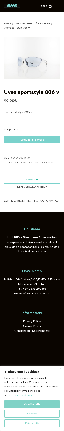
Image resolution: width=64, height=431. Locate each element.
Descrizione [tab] (32, 179)
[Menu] (58, 6)
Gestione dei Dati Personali (32, 330)
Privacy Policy (32, 321)
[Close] (60, 369)
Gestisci (32, 413)
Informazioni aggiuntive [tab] (32, 187)
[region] (32, 398)
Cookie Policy (32, 326)
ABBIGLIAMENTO (30, 162)
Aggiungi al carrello (32, 139)
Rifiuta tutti (32, 423)
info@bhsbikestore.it (36, 293)
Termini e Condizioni (20, 395)
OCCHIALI (48, 162)
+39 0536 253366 (35, 288)
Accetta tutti (32, 404)
